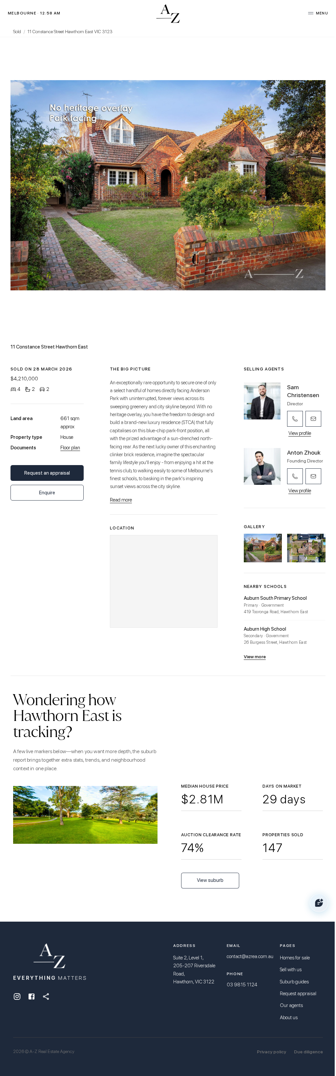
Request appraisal (298, 994)
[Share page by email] (46, 996)
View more (255, 656)
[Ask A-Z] (319, 903)
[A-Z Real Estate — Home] (168, 13)
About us (289, 1017)
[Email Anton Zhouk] (313, 476)
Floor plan (70, 448)
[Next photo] (273, 185)
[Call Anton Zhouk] (295, 476)
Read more (121, 500)
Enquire (47, 493)
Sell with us (291, 970)
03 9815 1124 (242, 985)
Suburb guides (294, 982)
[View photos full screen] (168, 185)
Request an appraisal (47, 473)
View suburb (210, 880)
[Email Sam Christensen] (313, 419)
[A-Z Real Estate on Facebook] (31, 996)
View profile (299, 433)
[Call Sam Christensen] (295, 419)
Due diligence (308, 1051)
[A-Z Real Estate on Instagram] (17, 996)
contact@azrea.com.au (250, 956)
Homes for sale (295, 958)
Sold (17, 31)
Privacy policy (271, 1051)
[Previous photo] (63, 185)
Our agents (291, 1005)
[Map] (163, 581)
